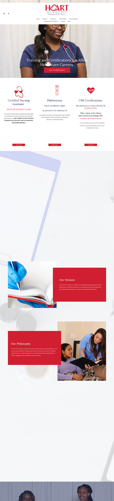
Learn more (19, 145)
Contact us (18, 355)
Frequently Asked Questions (51, 21)
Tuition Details (62, 19)
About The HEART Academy (57, 70)
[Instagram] (4, 13)
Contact (63, 21)
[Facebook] (8, 13)
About (37, 19)
